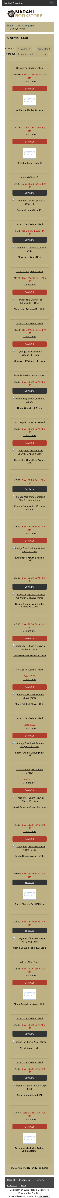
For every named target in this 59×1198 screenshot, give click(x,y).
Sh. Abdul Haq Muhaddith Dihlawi (29, 771)
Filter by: (9, 48)
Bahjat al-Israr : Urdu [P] (29, 210)
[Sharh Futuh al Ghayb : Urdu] (29, 696)
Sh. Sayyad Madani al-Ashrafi (29, 422)
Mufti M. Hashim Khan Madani (29, 375)
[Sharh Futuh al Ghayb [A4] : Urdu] (29, 745)
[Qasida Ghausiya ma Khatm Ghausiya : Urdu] (29, 596)
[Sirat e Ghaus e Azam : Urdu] (29, 848)
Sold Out (29, 88)
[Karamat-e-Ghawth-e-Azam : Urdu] (29, 452)
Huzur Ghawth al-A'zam (29, 408)
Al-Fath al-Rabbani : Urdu (29, 110)
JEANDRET (44, 1196)
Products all (25, 1180)
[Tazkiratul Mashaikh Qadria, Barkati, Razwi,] (29, 1138)
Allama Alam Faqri (29, 962)
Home (10, 25)
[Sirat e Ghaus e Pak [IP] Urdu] (29, 894)
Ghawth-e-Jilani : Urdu (29, 257)
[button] (34, 1186)
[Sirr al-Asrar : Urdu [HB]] (29, 1087)
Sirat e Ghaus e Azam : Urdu (29, 856)
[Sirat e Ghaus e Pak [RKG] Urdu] (29, 940)
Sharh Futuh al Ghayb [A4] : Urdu (29, 754)
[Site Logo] (29, 14)
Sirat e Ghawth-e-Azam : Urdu (29, 1004)
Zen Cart (36, 1193)
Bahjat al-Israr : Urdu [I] (29, 163)
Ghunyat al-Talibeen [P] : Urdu (29, 309)
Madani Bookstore (39, 1189)
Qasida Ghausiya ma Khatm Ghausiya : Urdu (29, 605)
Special (11, 1180)
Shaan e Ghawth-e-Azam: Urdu (29, 655)
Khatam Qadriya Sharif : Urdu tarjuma (29, 507)
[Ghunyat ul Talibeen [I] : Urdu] (29, 353)
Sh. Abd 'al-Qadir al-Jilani (29, 68)
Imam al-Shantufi (29, 177)
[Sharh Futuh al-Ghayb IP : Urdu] (29, 799)
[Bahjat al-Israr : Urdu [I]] (29, 153)
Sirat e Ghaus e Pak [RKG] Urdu (29, 947)
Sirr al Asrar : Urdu (29, 1048)
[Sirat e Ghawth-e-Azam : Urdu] (29, 994)
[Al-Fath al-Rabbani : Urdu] (29, 100)
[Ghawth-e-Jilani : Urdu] (29, 249)
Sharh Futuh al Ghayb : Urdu (29, 704)
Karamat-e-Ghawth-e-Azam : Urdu (29, 461)
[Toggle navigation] (52, 3)
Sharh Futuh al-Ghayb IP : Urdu (29, 807)
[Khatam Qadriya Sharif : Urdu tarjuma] (29, 498)
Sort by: (10, 53)
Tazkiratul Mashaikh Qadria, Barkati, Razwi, (29, 1149)
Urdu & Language (25, 25)
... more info (29, 81)
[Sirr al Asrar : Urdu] (29, 1042)
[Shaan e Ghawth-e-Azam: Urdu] (29, 647)
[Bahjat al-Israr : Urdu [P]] (29, 202)
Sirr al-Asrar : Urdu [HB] (29, 1095)
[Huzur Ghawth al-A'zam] (29, 400)
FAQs (23, 1185)
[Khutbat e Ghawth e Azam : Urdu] (29, 550)
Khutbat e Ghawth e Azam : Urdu (29, 559)
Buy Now (29, 192)
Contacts (12, 1185)
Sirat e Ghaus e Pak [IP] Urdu (30, 904)
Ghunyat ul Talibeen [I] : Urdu (29, 361)
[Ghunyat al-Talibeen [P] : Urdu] (29, 301)
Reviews (40, 1180)
